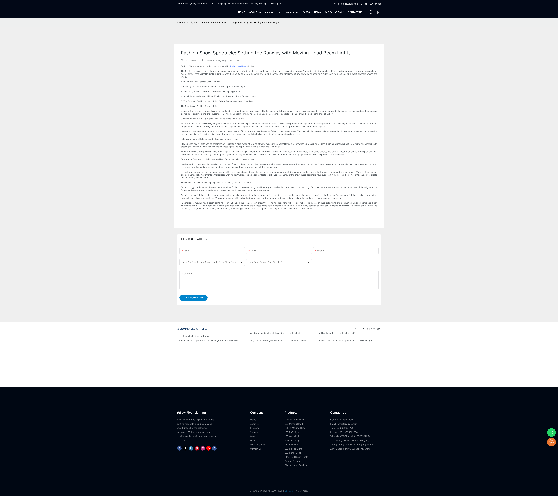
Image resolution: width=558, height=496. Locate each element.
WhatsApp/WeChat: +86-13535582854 (350, 436)
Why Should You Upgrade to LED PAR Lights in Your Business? (208, 340)
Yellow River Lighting (187, 22)
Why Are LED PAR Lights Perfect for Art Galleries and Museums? (280, 340)
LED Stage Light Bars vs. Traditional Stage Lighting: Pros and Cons (194, 336)
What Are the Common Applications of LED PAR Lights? (347, 340)
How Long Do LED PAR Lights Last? (338, 333)
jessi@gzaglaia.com (348, 3)
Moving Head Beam (238, 66)
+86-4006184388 (372, 3)
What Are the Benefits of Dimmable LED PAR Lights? (275, 333)
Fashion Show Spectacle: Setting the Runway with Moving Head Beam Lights (241, 22)
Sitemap (288, 491)
